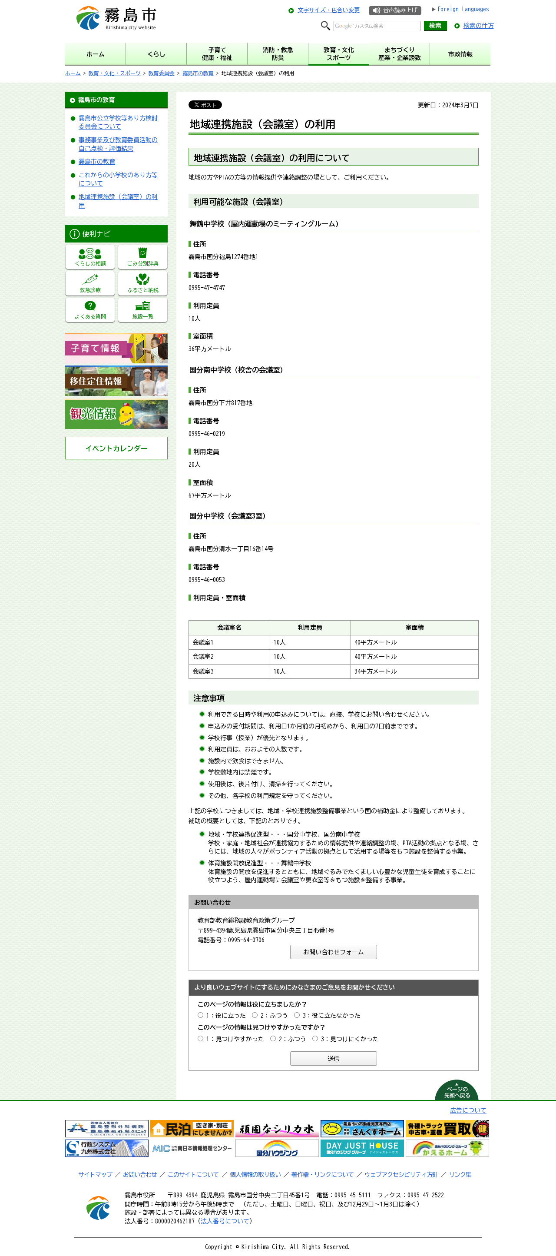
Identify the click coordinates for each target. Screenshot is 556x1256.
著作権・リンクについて (322, 1175)
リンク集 (460, 1175)
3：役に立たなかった (332, 1016)
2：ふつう (274, 1016)
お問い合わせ (140, 1175)
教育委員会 (162, 73)
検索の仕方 (478, 26)
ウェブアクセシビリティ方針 (401, 1175)
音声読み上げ (400, 10)
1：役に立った (226, 1016)
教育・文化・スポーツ (115, 73)
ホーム (73, 73)
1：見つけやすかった (235, 1039)
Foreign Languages (463, 9)
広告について (468, 1110)
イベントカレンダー (116, 448)
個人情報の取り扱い (255, 1175)
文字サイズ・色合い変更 (329, 10)
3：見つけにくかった (350, 1039)
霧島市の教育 (198, 73)
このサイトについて (193, 1175)
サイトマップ (95, 1175)
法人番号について (225, 1221)
